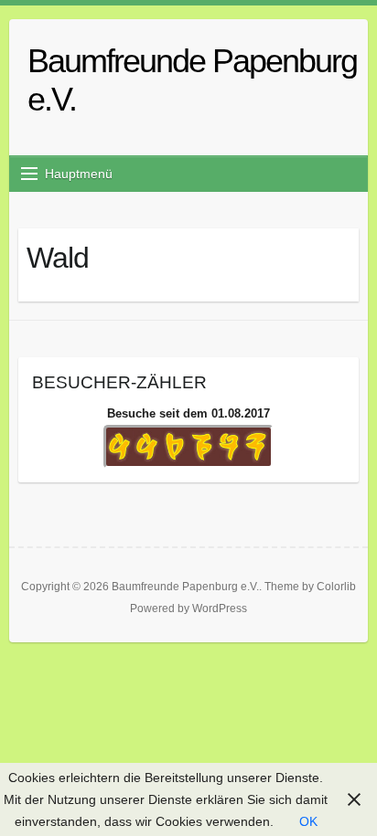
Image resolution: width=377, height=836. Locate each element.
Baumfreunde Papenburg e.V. (192, 80)
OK (308, 821)
